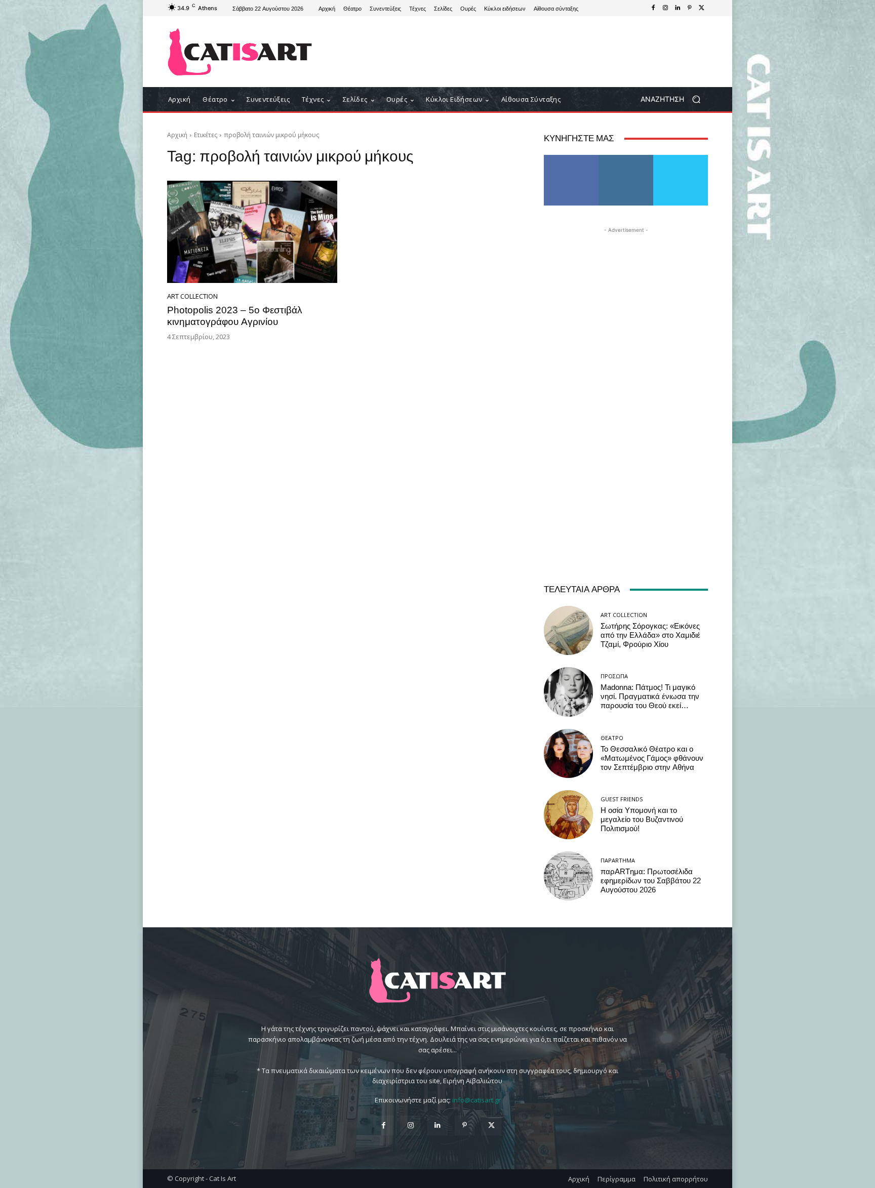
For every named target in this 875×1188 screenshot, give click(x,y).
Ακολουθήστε (626, 158)
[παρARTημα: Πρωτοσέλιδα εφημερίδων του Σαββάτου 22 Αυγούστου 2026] (568, 875)
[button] (674, 99)
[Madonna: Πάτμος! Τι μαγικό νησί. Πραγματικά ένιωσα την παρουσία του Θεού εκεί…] (568, 691)
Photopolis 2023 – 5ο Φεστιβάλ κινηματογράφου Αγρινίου (234, 315)
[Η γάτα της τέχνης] (239, 52)
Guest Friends (622, 799)
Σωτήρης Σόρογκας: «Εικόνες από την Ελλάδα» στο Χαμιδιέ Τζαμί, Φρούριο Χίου (650, 635)
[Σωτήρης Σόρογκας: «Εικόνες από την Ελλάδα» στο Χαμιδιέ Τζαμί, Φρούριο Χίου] (568, 630)
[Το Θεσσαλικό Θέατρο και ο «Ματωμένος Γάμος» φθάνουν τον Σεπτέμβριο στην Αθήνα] (568, 753)
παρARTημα (618, 860)
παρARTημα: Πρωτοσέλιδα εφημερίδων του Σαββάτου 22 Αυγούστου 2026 (651, 880)
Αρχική (177, 135)
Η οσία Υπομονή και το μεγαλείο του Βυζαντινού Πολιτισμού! (642, 819)
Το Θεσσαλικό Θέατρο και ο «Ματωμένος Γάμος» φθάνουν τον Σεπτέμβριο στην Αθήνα (652, 758)
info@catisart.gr (476, 1099)
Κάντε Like (571, 158)
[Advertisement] (521, 51)
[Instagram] (665, 8)
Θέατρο (612, 738)
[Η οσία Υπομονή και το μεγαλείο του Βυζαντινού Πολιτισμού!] (568, 814)
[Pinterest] (690, 8)
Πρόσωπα (614, 676)
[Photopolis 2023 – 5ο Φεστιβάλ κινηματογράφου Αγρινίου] (252, 232)
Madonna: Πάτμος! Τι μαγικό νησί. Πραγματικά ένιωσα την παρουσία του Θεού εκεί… (650, 696)
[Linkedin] (677, 8)
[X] (702, 8)
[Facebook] (653, 8)
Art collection (192, 296)
